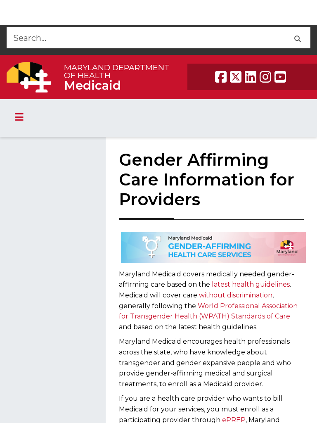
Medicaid (92, 85)
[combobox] (145, 37)
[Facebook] (221, 76)
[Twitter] (235, 76)
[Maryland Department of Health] (29, 77)
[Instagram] (265, 76)
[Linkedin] (250, 76)
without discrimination (235, 295)
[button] (297, 37)
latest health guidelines (251, 284)
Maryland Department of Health (117, 71)
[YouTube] (280, 76)
